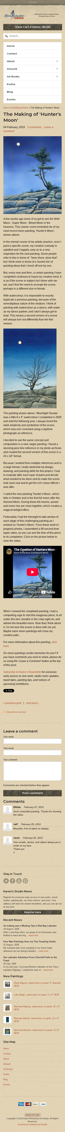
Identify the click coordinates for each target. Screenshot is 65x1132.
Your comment (10, 759)
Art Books (13, 76)
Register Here (32, 912)
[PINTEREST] (25, 881)
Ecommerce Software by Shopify (32, 1124)
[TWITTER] (6, 881)
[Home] (32, 16)
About (11, 61)
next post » (32, 703)
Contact (12, 53)
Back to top (32, 1115)
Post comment (32, 793)
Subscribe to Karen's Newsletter (22, 672)
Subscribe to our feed (16, 712)
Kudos (11, 84)
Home (11, 46)
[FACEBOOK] (12, 881)
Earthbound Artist (20, 107)
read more (33, 935)
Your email (8, 748)
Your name (8, 737)
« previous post (12, 703)
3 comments (34, 127)
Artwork (12, 68)
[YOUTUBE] (19, 881)
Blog (10, 91)
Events (11, 99)
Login (32, 2)
